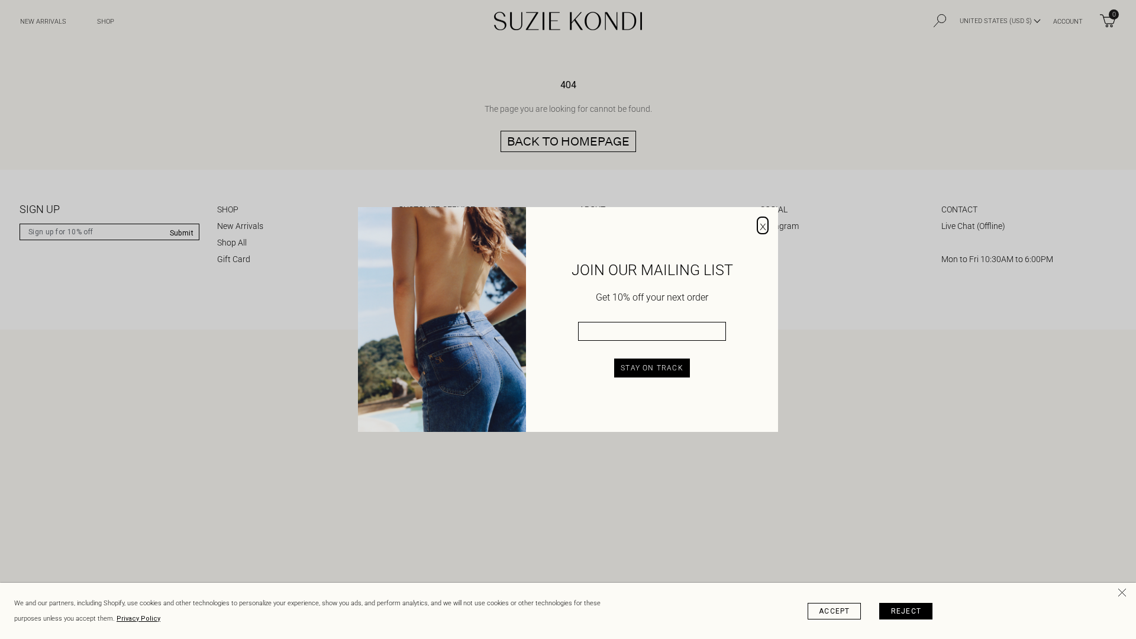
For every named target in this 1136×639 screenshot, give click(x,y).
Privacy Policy (138, 618)
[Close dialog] (762, 225)
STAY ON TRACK (652, 368)
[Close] (1124, 595)
